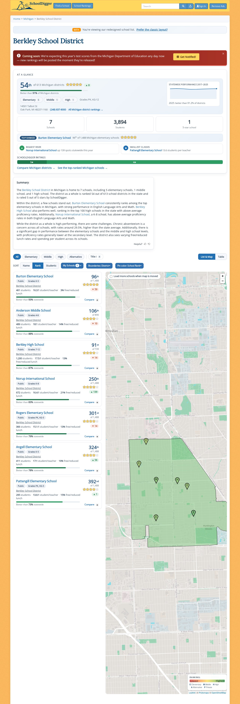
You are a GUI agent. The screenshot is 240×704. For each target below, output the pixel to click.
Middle (52, 99)
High (69, 99)
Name (26, 265)
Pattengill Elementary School (146, 150)
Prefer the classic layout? (152, 29)
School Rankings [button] (82, 5)
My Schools (70, 265)
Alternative (76, 256)
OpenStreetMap (219, 692)
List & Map (207, 256)
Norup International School (41, 150)
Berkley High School (30, 344)
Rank (38, 265)
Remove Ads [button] (218, 6)
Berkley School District (36, 190)
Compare (89, 299)
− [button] (223, 281)
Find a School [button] (62, 5)
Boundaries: (98, 265)
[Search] (183, 6)
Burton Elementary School (54, 138)
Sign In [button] (202, 6)
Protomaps (204, 692)
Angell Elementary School (34, 447)
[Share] (190, 6)
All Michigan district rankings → (85, 109)
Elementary (31, 99)
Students (51, 265)
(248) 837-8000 (58, 109)
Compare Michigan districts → (36, 168)
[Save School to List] (97, 300)
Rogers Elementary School (34, 413)
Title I (95, 256)
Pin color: (128, 265)
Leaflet (192, 692)
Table (221, 256)
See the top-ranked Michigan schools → (83, 168)
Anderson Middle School (33, 310)
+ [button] (223, 276)
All (17, 256)
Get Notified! (188, 57)
